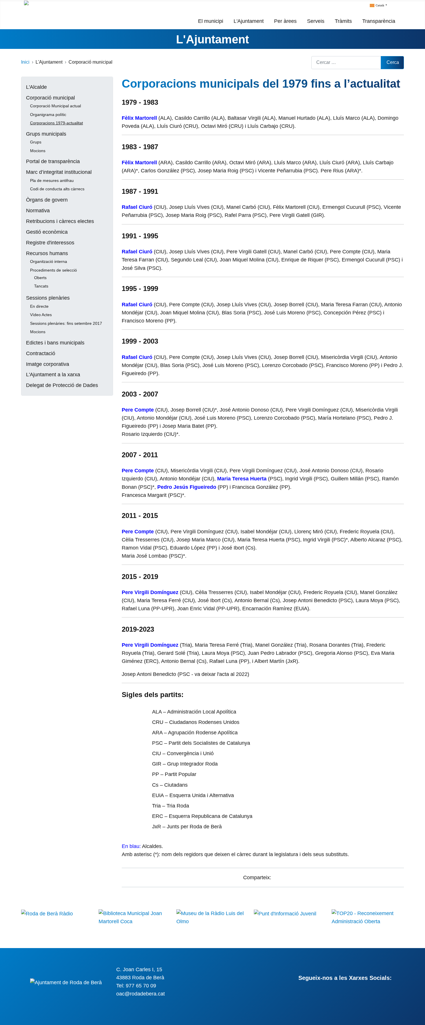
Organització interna (48, 261)
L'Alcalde (36, 87)
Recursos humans (47, 253)
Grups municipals (46, 134)
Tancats (41, 286)
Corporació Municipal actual (55, 106)
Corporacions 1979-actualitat (56, 123)
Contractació (40, 353)
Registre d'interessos (50, 243)
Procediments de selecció (53, 270)
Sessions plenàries (48, 298)
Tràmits (343, 21)
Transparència (378, 21)
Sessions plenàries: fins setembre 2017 (66, 323)
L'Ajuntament (249, 21)
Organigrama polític (48, 114)
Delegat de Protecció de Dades (62, 385)
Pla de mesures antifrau (52, 180)
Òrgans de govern (47, 200)
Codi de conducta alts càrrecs (57, 189)
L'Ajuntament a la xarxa (53, 374)
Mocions (37, 150)
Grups (35, 142)
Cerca (393, 62)
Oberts (40, 277)
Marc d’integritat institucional (59, 172)
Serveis (315, 21)
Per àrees (285, 21)
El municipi (210, 21)
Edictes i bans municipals (55, 343)
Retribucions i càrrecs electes (60, 221)
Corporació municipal (50, 98)
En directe (39, 306)
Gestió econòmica (47, 232)
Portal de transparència (53, 161)
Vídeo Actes (41, 314)
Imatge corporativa (47, 364)
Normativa (38, 210)
